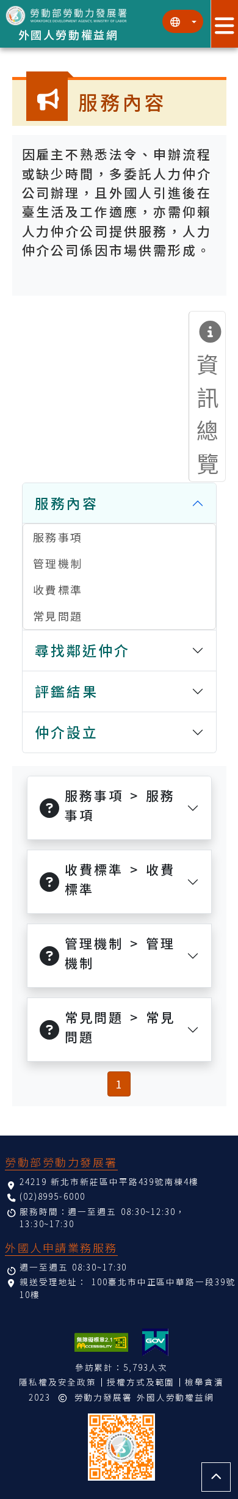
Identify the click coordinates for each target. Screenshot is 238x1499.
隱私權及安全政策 (57, 1382)
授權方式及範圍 (141, 1382)
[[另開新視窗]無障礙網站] (101, 1342)
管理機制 (58, 563)
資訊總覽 (209, 413)
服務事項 (58, 537)
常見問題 (58, 616)
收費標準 (58, 589)
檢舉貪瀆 (204, 1382)
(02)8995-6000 (52, 1196)
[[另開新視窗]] (155, 1342)
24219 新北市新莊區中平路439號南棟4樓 (109, 1181)
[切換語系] (183, 21)
